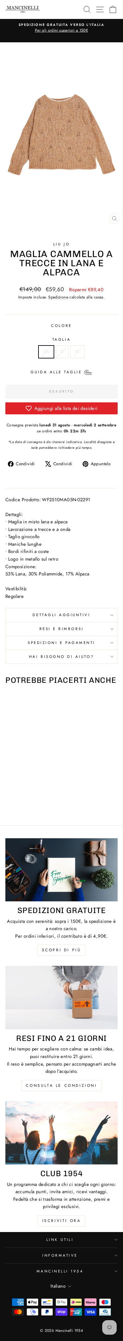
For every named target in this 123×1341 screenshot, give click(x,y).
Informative (60, 1255)
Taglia (61, 339)
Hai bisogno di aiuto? (61, 656)
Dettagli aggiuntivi (61, 614)
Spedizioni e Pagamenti (61, 642)
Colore (61, 325)
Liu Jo (61, 244)
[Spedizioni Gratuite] (61, 869)
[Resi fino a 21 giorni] (61, 997)
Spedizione (58, 297)
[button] (61, 408)
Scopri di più (61, 950)
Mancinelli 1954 (60, 1271)
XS (46, 351)
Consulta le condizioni (61, 1085)
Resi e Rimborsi (61, 628)
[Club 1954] (61, 1132)
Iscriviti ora (61, 1221)
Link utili (59, 1239)
